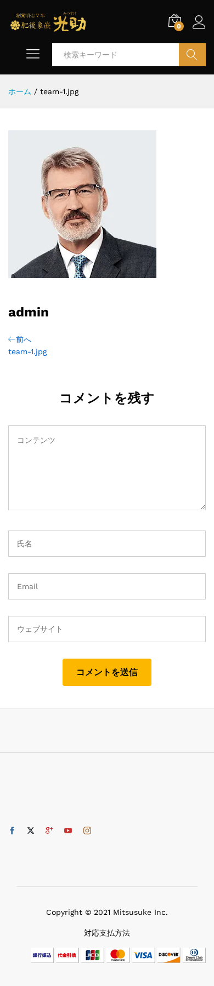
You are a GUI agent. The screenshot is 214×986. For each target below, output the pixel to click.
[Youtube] (68, 831)
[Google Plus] (49, 831)
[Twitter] (30, 831)
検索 (192, 54)
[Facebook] (12, 831)
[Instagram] (87, 831)
